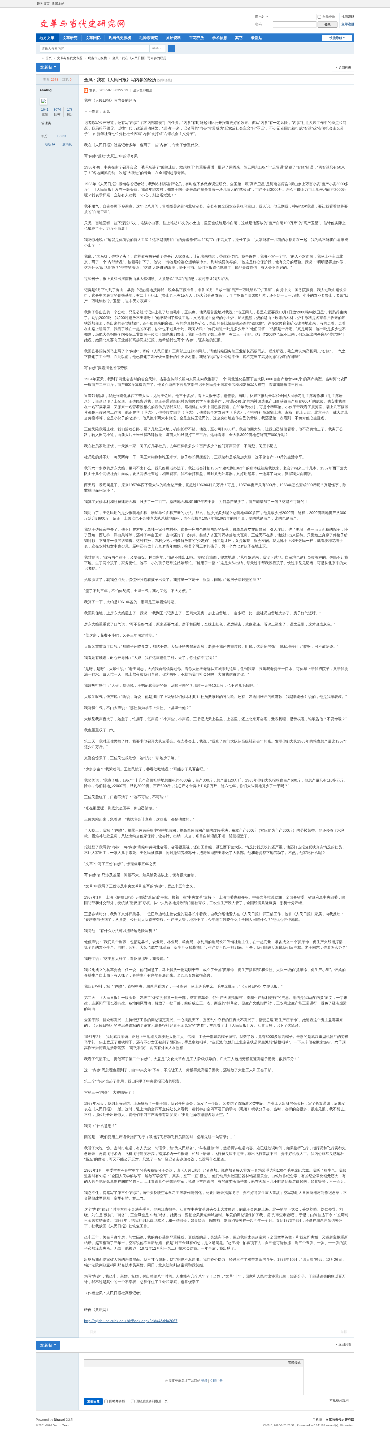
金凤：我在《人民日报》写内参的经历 (139, 58)
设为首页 (43, 4)
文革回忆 (93, 38)
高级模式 (294, 1363)
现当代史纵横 (120, 38)
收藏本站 (58, 4)
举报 (344, 1332)
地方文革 (47, 38)
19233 (61, 136)
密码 (258, 24)
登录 (204, 1381)
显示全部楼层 (142, 90)
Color (93, 1362)
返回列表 (345, 68)
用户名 (260, 17)
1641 (45, 109)
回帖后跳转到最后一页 (152, 1401)
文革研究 (70, 38)
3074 (57, 109)
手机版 (317, 1420)
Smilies (126, 1362)
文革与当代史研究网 (38, 58)
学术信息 (219, 38)
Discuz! (59, 1420)
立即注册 (347, 24)
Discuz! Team (61, 1425)
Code (120, 1362)
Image (100, 1362)
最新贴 (256, 38)
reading (45, 90)
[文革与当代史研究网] (80, 20)
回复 (93, 1332)
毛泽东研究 (148, 38)
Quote (113, 1362)
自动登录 (328, 17)
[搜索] (171, 48)
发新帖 (46, 67)
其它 (239, 38)
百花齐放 (196, 38)
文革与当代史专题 (70, 58)
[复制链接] (164, 80)
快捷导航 (336, 38)
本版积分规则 (339, 1400)
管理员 (46, 123)
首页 (48, 58)
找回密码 (347, 17)
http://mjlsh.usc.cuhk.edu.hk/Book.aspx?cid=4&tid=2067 (130, 1321)
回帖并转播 (117, 1401)
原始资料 (173, 38)
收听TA (50, 144)
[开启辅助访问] (346, 3)
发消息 (67, 144)
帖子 (155, 48)
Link (107, 1362)
